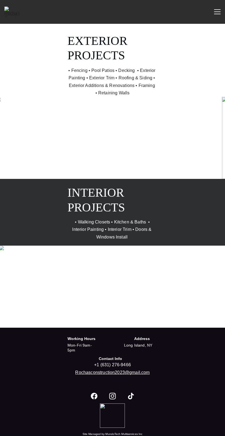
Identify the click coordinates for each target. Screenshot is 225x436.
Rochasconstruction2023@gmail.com (112, 372)
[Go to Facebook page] (94, 396)
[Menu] (217, 11)
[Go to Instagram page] (112, 396)
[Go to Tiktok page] (131, 396)
